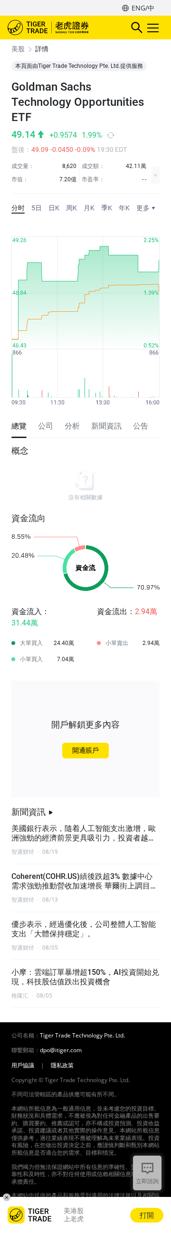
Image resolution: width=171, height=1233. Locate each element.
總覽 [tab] (19, 425)
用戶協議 (22, 1065)
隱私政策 (62, 1065)
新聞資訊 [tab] (106, 425)
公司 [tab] (45, 425)
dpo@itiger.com (61, 1050)
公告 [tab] (140, 425)
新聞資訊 (28, 812)
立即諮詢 (147, 1181)
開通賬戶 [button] (85, 750)
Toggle (153, 27)
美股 (18, 49)
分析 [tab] (72, 425)
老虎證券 (62, 27)
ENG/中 (143, 7)
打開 (147, 1215)
